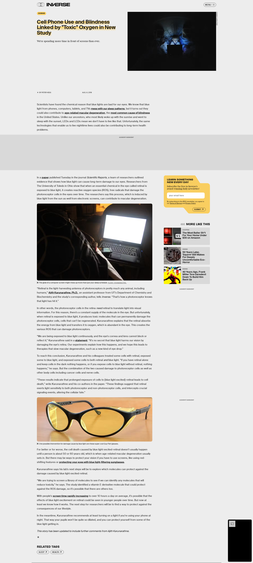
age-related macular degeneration (85, 112)
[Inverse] (58, 4)
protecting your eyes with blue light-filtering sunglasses (91, 462)
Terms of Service (176, 203)
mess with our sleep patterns (108, 108)
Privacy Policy (191, 203)
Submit (197, 209)
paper (45, 177)
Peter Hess (46, 92)
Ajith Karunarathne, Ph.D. (63, 292)
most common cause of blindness (130, 112)
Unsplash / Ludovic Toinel (217, 18)
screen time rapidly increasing (70, 496)
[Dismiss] (249, 522)
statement (81, 340)
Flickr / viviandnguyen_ (117, 283)
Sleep (41, 552)
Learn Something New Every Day (180, 180)
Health (55, 552)
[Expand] (231, 522)
